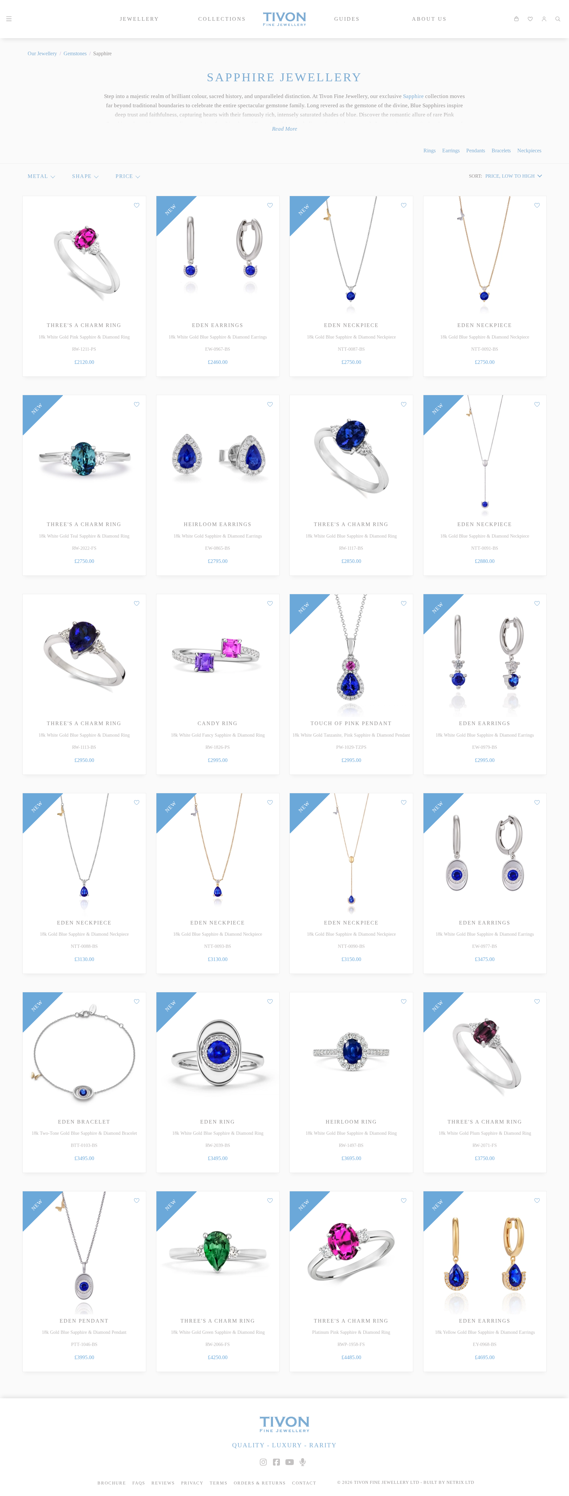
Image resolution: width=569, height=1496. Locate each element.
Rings (429, 150)
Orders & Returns (260, 1483)
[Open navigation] (9, 19)
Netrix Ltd (460, 1482)
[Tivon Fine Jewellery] (284, 1424)
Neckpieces (529, 150)
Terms (219, 1483)
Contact (304, 1483)
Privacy (192, 1483)
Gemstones (75, 53)
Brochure (111, 1483)
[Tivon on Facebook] (276, 1462)
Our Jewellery (42, 53)
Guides (347, 19)
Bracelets (501, 150)
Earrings (451, 150)
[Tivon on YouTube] (289, 1462)
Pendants (475, 150)
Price (124, 176)
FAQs (138, 1483)
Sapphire (413, 96)
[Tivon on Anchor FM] (303, 1462)
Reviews (163, 1483)
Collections (222, 19)
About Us (429, 19)
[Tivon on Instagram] (263, 1462)
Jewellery (139, 19)
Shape (82, 176)
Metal (38, 176)
